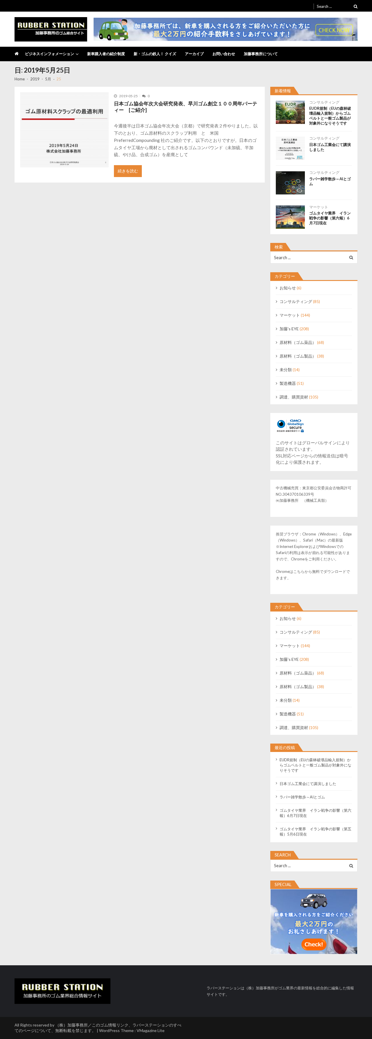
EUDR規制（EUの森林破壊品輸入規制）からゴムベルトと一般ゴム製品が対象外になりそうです (330, 115)
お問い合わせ (223, 53)
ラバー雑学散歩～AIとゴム (330, 181)
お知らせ (288, 287)
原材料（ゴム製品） (298, 355)
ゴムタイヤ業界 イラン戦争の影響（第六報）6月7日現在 (330, 218)
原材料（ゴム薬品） (298, 342)
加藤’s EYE (289, 328)
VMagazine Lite (150, 1030)
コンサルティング (324, 102)
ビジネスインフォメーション (49, 53)
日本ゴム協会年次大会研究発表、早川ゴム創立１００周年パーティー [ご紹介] (185, 106)
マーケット (318, 207)
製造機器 (288, 383)
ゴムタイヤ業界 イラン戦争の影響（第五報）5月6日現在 (315, 831)
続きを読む (128, 170)
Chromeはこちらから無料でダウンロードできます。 (313, 574)
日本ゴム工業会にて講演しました (330, 147)
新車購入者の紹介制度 (106, 53)
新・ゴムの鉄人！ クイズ (155, 53)
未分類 (286, 369)
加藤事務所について (261, 53)
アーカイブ (194, 53)
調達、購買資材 (294, 396)
